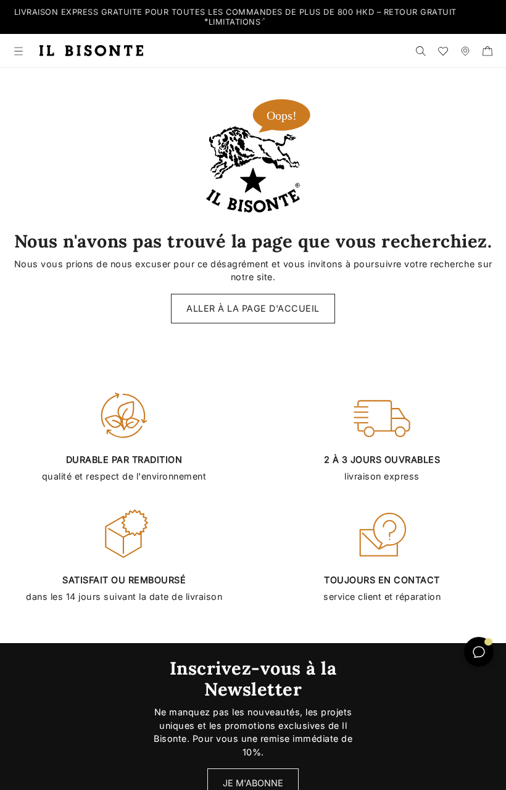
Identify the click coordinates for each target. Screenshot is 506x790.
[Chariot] (487, 50)
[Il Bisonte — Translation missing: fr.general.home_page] (91, 51)
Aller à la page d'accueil (253, 308)
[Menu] (18, 50)
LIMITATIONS (235, 22)
